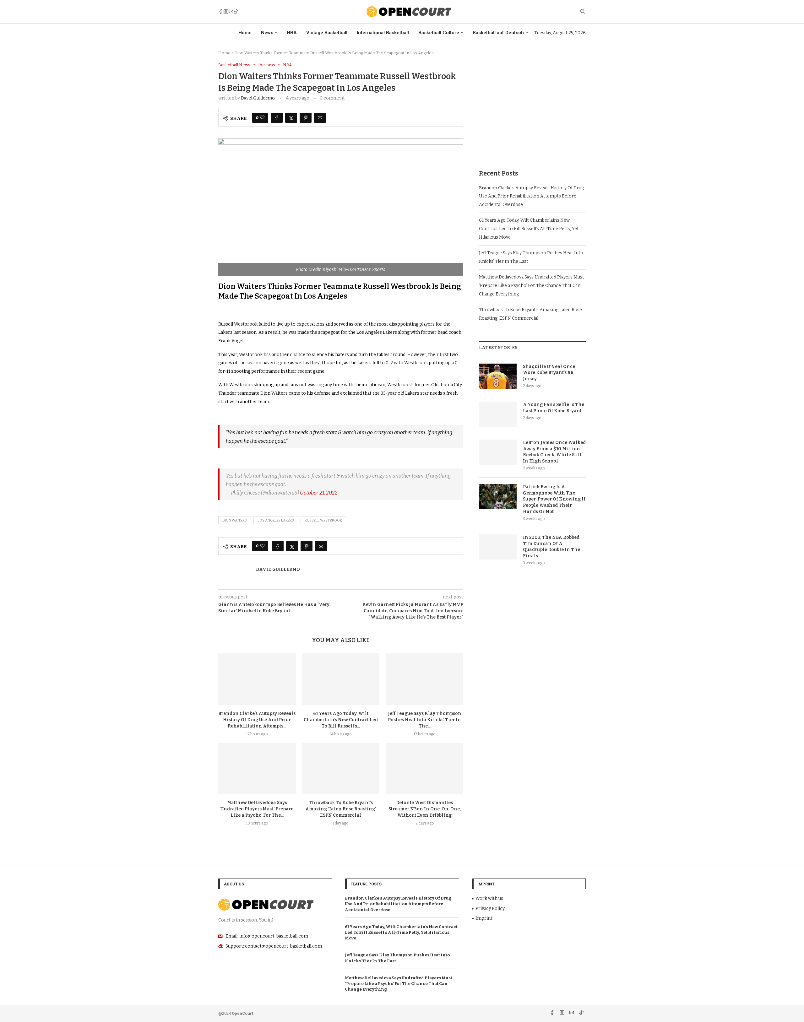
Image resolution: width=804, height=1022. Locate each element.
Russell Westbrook (323, 520)
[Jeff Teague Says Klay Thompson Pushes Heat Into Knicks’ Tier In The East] (424, 679)
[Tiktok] (235, 11)
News (267, 32)
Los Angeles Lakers (276, 520)
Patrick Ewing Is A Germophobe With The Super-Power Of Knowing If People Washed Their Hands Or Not (554, 499)
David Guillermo (258, 98)
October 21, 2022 (319, 493)
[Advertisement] (532, 106)
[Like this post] (262, 118)
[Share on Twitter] (291, 118)
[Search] (582, 11)
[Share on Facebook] (277, 118)
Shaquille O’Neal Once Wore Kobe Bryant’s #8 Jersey (549, 372)
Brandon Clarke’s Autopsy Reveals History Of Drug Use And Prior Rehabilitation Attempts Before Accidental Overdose (531, 196)
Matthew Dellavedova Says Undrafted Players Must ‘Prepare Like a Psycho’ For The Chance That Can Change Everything (531, 285)
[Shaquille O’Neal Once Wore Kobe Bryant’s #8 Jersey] (498, 376)
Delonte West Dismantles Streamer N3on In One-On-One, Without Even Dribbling (424, 809)
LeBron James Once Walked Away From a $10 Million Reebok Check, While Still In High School (554, 452)
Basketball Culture (438, 32)
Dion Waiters (234, 520)
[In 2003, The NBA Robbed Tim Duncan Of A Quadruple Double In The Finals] (498, 547)
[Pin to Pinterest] (306, 118)
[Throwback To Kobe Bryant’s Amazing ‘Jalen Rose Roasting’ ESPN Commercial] (341, 768)
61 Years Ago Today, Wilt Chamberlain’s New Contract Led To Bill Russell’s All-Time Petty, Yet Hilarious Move (529, 229)
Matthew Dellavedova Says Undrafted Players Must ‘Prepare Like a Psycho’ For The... (256, 809)
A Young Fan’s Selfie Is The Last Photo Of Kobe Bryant (553, 408)
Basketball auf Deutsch (498, 32)
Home (245, 32)
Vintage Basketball (326, 32)
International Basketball (383, 32)
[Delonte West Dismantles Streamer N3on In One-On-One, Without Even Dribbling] (424, 768)
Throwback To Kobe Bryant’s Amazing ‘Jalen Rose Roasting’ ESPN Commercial (340, 809)
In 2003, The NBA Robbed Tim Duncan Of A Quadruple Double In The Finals (551, 547)
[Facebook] (220, 11)
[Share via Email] (320, 118)
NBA (292, 32)
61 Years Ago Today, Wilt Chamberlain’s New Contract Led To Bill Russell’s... (341, 720)
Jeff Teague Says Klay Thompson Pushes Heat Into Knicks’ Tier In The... (424, 720)
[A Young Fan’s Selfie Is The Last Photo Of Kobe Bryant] (498, 414)
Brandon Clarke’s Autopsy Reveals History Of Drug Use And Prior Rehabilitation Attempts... (257, 720)
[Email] (230, 11)
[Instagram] (225, 11)
